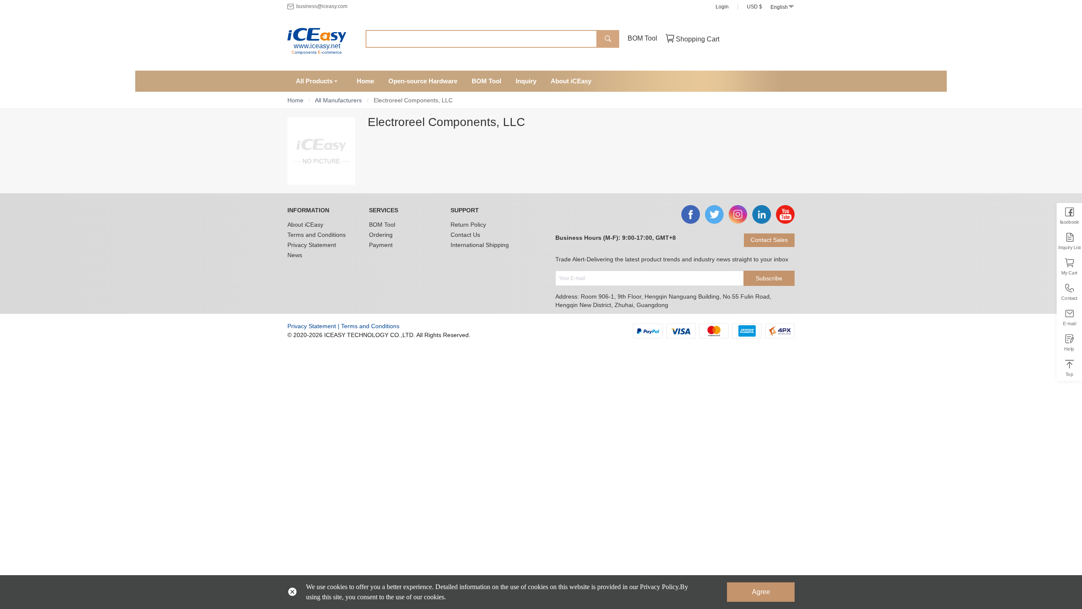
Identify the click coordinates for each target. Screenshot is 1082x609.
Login (722, 7)
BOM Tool (642, 38)
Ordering (381, 234)
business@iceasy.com (321, 6)
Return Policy (468, 224)
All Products (314, 81)
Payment (381, 244)
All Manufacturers (338, 100)
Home (295, 100)
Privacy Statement (311, 244)
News (294, 255)
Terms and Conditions (316, 234)
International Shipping (480, 244)
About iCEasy (305, 224)
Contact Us (465, 234)
